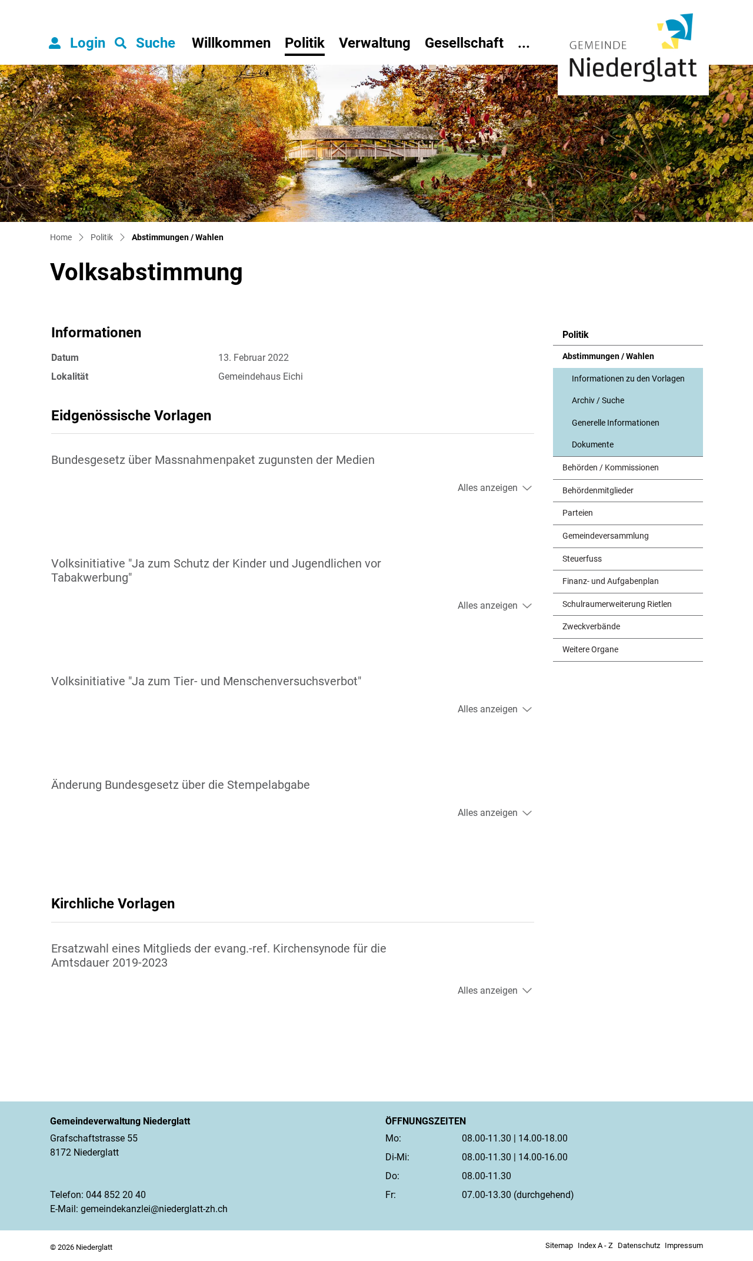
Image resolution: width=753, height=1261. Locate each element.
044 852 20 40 (116, 1194)
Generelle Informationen (615, 423)
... (524, 43)
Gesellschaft (464, 43)
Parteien (577, 513)
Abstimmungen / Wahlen (608, 359)
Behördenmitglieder (598, 491)
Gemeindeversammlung (605, 536)
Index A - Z (595, 1245)
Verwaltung (375, 43)
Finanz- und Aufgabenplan (610, 581)
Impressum (684, 1245)
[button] (145, 43)
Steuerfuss (582, 559)
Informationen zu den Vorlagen (628, 379)
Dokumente (593, 445)
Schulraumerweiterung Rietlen (617, 604)
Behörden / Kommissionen (610, 468)
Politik (305, 43)
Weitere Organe (590, 650)
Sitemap (559, 1245)
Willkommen (231, 43)
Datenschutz (639, 1245)
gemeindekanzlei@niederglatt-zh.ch (154, 1208)
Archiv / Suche (598, 401)
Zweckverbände (591, 627)
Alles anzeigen (488, 487)
